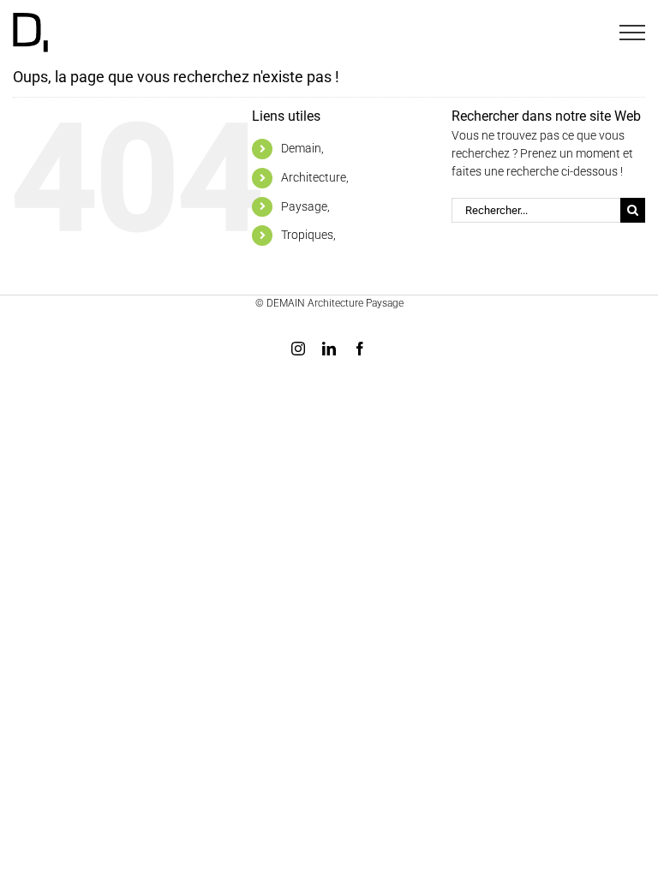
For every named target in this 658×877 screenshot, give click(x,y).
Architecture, (315, 177)
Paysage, (305, 206)
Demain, (302, 148)
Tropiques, (308, 235)
